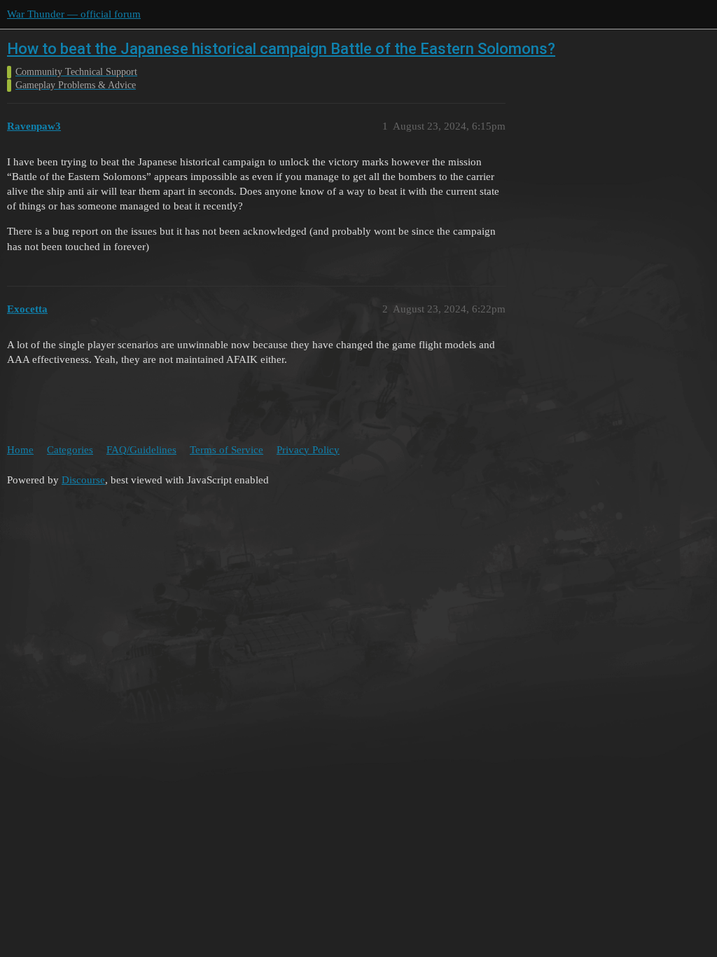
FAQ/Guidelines (141, 449)
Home (20, 449)
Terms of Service (226, 449)
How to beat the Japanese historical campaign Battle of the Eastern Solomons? (281, 48)
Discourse (83, 480)
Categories (70, 449)
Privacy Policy (308, 449)
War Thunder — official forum (74, 14)
